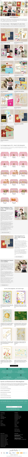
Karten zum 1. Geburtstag (5, 157)
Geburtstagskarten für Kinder (18, 42)
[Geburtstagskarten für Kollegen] (21, 67)
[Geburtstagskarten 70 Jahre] (23, 182)
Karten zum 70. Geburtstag (23, 184)
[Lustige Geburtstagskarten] (7, 83)
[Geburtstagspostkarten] (7, 100)
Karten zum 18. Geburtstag (5, 175)
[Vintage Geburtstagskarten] (7, 132)
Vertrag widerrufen (3, 413)
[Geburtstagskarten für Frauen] (21, 51)
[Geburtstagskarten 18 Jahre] (5, 173)
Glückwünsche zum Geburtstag (4, 434)
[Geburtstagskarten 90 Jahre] (5, 200)
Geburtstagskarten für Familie (5, 75)
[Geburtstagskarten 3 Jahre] (23, 154)
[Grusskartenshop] (14, 1)
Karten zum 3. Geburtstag (23, 157)
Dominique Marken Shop (17, 431)
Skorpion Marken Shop (17, 430)
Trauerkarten (16, 425)
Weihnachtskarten (17, 426)
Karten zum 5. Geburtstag (14, 166)
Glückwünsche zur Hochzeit (4, 440)
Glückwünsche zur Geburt (3, 438)
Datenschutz (2, 423)
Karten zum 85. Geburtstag (23, 194)
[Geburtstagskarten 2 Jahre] (14, 154)
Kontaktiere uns (2, 416)
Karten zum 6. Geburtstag (23, 166)
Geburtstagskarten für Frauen (18, 58)
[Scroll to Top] (26, 453)
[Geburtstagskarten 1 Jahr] (5, 154)
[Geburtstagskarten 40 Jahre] (23, 173)
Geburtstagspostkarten (4, 107)
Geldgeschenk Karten (4, 123)
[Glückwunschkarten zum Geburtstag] (7, 35)
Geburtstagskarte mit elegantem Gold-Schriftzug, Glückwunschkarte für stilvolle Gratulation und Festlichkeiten (20, 342)
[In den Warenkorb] (7, 303)
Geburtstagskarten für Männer (5, 58)
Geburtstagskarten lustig (17, 418)
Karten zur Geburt (17, 423)
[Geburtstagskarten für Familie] (7, 67)
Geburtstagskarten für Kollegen (19, 75)
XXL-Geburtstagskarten (17, 107)
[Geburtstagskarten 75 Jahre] (5, 191)
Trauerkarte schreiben (3, 446)
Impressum (15, 454)
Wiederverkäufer (2, 418)
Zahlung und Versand (3, 425)
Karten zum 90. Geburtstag (5, 203)
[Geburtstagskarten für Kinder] (21, 35)
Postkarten (16, 424)
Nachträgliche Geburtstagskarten (19, 91)
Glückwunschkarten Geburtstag (5, 42)
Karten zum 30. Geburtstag (14, 175)
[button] (26, 1)
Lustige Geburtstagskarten (4, 91)
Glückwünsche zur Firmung (4, 437)
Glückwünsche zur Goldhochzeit (4, 439)
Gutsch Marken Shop (17, 429)
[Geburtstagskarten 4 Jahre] (5, 164)
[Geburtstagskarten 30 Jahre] (14, 173)
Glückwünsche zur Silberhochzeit (4, 444)
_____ (1, 419)
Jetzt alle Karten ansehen (14, 365)
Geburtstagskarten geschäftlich (18, 123)
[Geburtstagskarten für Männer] (7, 51)
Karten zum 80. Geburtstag (14, 194)
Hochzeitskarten (16, 419)
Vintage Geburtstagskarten (4, 140)
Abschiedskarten (16, 413)
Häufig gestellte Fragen (3, 417)
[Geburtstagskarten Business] (21, 116)
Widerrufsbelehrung (3, 424)
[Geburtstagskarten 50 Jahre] (5, 182)
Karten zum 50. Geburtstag (5, 184)
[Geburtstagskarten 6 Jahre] (23, 164)
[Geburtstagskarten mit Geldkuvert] (7, 116)
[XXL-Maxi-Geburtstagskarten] (21, 100)
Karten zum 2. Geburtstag (14, 157)
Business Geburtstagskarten (19, 256)
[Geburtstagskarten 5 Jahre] (14, 164)
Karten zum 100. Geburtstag (14, 203)
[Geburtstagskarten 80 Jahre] (14, 191)
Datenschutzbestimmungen (13, 408)
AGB (17, 454)
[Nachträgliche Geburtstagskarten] (21, 83)
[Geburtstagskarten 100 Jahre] (14, 200)
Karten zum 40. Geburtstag (23, 175)
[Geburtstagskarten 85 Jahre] (23, 191)
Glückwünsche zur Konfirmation (4, 443)
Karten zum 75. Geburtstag (5, 194)
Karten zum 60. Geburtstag (14, 184)
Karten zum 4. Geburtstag (5, 166)
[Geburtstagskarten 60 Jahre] (14, 182)
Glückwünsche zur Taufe (3, 445)
